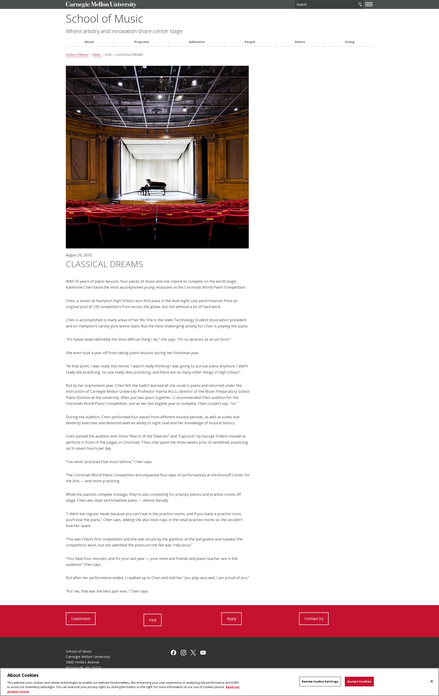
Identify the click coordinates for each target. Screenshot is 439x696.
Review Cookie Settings (320, 681)
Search (360, 4)
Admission (197, 42)
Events (300, 42)
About (89, 42)
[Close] (432, 681)
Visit (152, 619)
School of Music (104, 18)
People (250, 42)
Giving (350, 42)
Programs (141, 42)
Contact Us (314, 618)
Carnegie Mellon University (101, 4)
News (97, 55)
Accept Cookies (359, 681)
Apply (231, 618)
